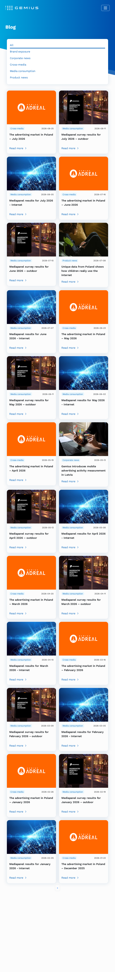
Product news (19, 77)
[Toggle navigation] (105, 8)
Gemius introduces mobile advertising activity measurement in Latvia (83, 470)
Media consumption (22, 71)
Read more (16, 148)
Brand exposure (20, 51)
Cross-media (18, 64)
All (11, 45)
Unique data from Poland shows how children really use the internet (82, 271)
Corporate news (20, 58)
